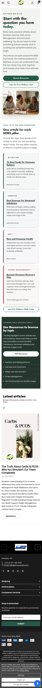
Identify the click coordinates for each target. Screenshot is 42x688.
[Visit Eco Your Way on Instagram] (13, 571)
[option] (21, 547)
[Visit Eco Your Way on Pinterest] (22, 571)
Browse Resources (21, 78)
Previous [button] (4, 547)
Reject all (21, 680)
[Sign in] (32, 2)
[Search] (8, 2)
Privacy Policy (24, 670)
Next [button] (37, 547)
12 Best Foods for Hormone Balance (21, 163)
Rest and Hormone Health (20, 238)
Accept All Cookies (21, 684)
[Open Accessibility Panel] (37, 683)
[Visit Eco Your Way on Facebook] (3, 571)
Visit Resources (21, 354)
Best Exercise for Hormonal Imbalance (21, 202)
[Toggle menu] (3, 2)
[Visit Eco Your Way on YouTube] (8, 571)
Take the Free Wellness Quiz (21, 84)
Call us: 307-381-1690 (13, 563)
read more (11, 516)
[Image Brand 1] (21, 547)
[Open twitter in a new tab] (18, 571)
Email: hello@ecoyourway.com (16, 565)
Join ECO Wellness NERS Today (21, 309)
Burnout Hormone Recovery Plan (21, 276)
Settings (21, 675)
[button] (4, 408)
